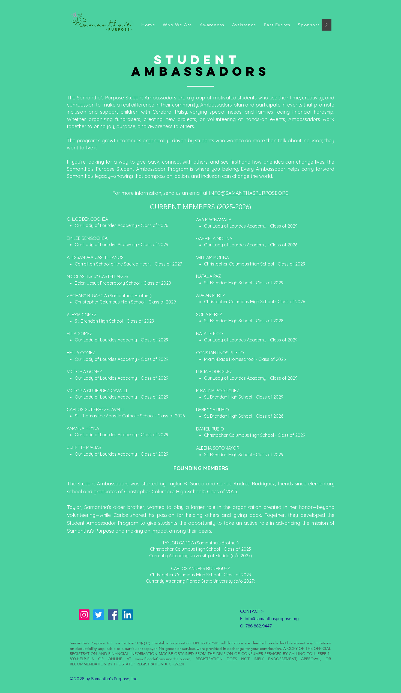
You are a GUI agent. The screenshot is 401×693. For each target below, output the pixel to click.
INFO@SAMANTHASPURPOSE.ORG (249, 193)
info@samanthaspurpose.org (272, 618)
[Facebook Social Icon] (113, 614)
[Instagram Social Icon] (84, 614)
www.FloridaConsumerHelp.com (162, 658)
